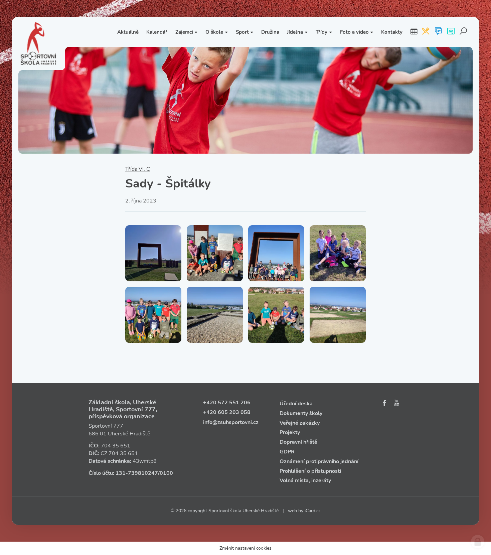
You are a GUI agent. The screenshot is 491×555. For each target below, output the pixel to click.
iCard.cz (312, 511)
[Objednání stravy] (426, 31)
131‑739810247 (137, 473)
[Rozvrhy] (414, 31)
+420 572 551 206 (227, 402)
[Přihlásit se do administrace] (477, 541)
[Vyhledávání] (463, 31)
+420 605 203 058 (227, 412)
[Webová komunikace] (438, 31)
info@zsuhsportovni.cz (231, 422)
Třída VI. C (137, 169)
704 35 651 (115, 445)
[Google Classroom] (451, 31)
